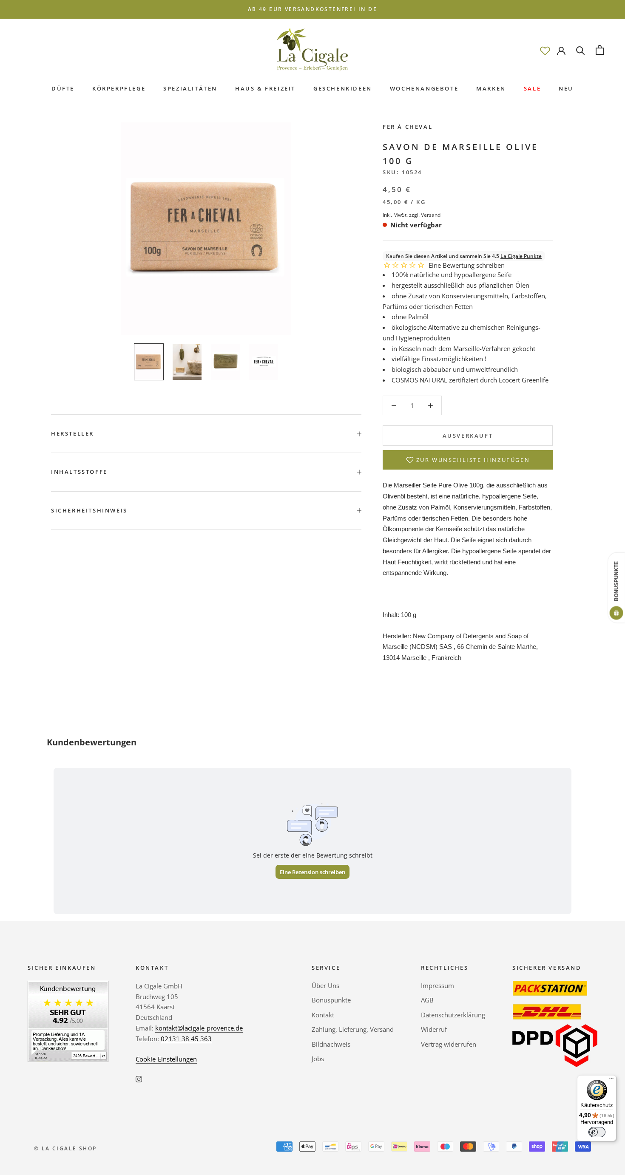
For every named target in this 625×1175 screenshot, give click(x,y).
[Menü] (611, 1080)
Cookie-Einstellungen (166, 1059)
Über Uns (325, 985)
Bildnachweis (331, 1044)
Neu (566, 88)
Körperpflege (118, 88)
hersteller (72, 433)
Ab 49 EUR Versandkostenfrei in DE (312, 9)
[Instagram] (139, 1078)
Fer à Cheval (407, 126)
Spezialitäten (190, 88)
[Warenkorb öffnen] (600, 50)
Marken (491, 88)
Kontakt (323, 1015)
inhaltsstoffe (79, 472)
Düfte (62, 88)
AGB (427, 1000)
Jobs (318, 1058)
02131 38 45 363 (186, 1038)
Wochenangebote (424, 88)
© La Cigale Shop (65, 1148)
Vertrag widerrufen (448, 1044)
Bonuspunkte (331, 1000)
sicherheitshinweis (89, 510)
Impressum (437, 985)
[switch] (596, 1132)
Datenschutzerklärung (453, 1015)
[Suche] (580, 49)
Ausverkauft (468, 435)
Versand (430, 214)
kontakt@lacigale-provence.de (199, 1028)
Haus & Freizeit (265, 88)
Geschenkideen (342, 88)
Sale (532, 88)
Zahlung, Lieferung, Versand (353, 1029)
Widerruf (434, 1029)
